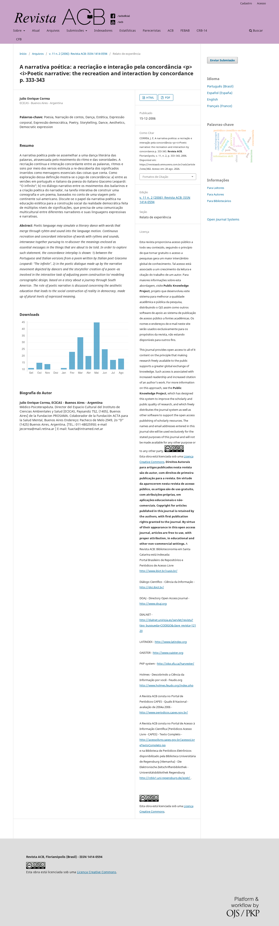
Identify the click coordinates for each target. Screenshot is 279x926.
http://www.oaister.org (168, 653)
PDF (167, 97)
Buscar (257, 30)
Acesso (261, 3)
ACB (171, 30)
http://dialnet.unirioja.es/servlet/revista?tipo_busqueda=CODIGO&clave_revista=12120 (168, 625)
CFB (19, 39)
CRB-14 (202, 30)
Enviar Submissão (222, 60)
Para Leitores (215, 188)
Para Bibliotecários (219, 201)
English (212, 99)
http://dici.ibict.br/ (152, 587)
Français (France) (219, 106)
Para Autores (215, 194)
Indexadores (103, 30)
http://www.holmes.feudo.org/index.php (166, 685)
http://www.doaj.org (153, 604)
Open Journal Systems (223, 219)
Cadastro (246, 3)
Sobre (17, 30)
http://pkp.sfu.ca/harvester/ (175, 664)
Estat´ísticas (127, 30)
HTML (150, 97)
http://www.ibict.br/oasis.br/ (158, 571)
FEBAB (185, 30)
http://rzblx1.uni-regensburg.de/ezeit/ (165, 778)
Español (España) (219, 93)
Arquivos (53, 30)
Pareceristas (152, 30)
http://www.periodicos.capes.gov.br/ (164, 712)
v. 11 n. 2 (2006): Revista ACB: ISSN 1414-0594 (78, 54)
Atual (36, 30)
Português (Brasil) (220, 86)
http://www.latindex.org (171, 642)
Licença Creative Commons (96, 872)
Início (23, 54)
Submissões (75, 30)
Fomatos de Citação (155, 177)
